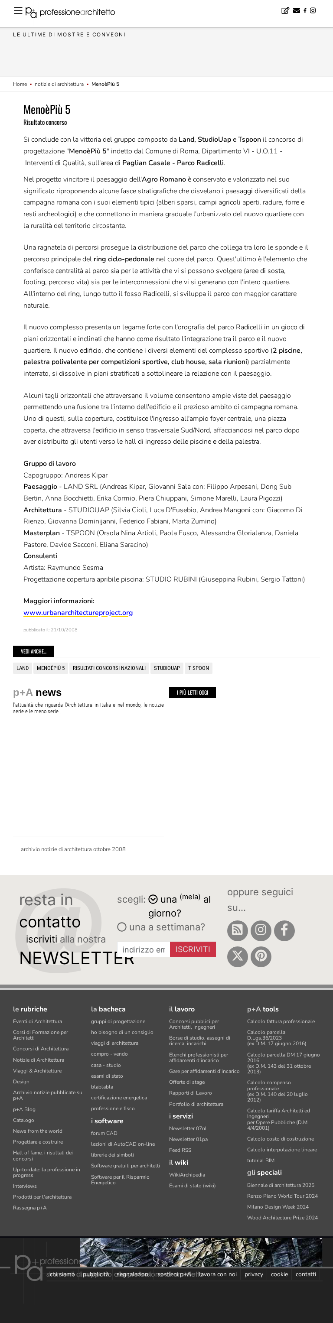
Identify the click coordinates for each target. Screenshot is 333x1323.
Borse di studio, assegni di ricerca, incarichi (199, 1040)
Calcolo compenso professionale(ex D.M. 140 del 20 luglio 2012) (277, 1091)
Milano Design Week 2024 (278, 1206)
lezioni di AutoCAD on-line (123, 1144)
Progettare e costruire (38, 1141)
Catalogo (23, 1120)
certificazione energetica (119, 1097)
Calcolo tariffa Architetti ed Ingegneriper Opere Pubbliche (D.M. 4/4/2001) (278, 1119)
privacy (254, 1274)
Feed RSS (180, 1150)
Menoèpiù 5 (51, 668)
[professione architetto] (75, 14)
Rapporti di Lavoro (190, 1092)
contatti (306, 1274)
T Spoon (198, 668)
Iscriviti (193, 949)
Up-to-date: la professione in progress (46, 1172)
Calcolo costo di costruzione (280, 1138)
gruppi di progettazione (118, 1021)
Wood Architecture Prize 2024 (282, 1217)
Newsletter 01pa (188, 1139)
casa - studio (106, 1065)
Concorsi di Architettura (41, 1048)
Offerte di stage (187, 1082)
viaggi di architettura (114, 1043)
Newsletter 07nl (188, 1128)
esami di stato (107, 1076)
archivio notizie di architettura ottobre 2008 (73, 849)
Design (21, 1081)
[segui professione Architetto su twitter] (237, 956)
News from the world (37, 1131)
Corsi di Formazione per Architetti (40, 1035)
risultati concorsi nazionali (109, 668)
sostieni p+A (174, 1274)
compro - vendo (109, 1053)
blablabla (102, 1086)
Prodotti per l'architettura (42, 1196)
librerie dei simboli (112, 1154)
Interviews (25, 1186)
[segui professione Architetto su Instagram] (261, 930)
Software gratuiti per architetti (125, 1165)
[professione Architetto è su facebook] (284, 930)
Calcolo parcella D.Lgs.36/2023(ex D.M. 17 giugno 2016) (277, 1038)
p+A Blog (24, 1109)
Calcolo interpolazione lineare (282, 1149)
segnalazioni (133, 1274)
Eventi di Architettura (37, 1021)
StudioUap (167, 668)
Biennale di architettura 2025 (280, 1185)
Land (22, 668)
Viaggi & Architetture (37, 1070)
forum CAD (104, 1133)
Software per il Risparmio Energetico (120, 1179)
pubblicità (96, 1274)
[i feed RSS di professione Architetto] (237, 930)
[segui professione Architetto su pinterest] (261, 956)
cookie (279, 1274)
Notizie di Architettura (38, 1059)
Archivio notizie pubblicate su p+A (47, 1095)
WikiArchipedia (187, 1174)
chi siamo (62, 1274)
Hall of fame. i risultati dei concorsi (43, 1155)
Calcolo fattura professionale (281, 1021)
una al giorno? (179, 905)
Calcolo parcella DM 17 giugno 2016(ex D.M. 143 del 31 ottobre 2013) (283, 1063)
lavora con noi (218, 1274)
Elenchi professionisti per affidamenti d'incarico (198, 1057)
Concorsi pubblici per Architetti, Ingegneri (194, 1024)
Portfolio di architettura (196, 1104)
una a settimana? (166, 927)
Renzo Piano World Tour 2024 (282, 1196)
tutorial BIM (260, 1160)
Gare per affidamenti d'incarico (204, 1071)
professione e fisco (113, 1108)
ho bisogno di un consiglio (122, 1032)
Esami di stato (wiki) (192, 1185)
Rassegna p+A (30, 1207)
